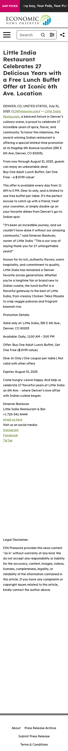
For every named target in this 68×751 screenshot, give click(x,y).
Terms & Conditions (34, 744)
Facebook (10, 435)
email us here (12, 419)
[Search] (42, 34)
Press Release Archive (40, 728)
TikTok (7, 440)
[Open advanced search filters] (51, 34)
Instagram (11, 430)
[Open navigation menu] (7, 35)
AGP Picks (10, 6)
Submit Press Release (34, 736)
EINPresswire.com (25, 111)
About (16, 728)
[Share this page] (62, 35)
